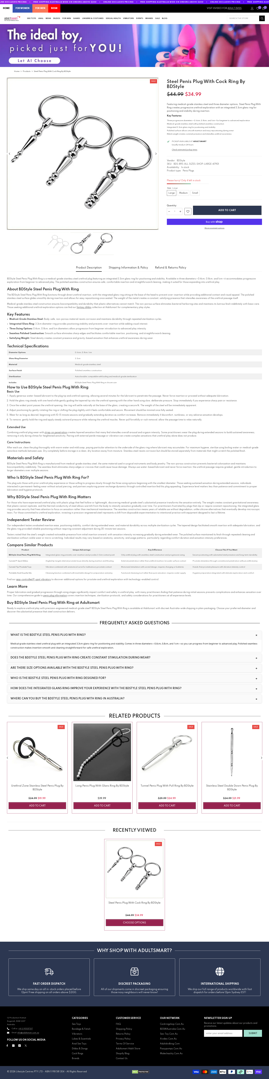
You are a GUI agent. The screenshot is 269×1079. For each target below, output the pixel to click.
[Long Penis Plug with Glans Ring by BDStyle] (102, 752)
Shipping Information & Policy (128, 267)
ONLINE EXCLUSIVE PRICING (118, 2)
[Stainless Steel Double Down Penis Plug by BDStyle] (232, 752)
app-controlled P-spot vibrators (33, 579)
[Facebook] (7, 1046)
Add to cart (228, 210)
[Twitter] (26, 1046)
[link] (187, 211)
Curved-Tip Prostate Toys (20, 567)
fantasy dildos (84, 307)
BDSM (54, 8)
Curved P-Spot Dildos (18, 561)
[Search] (246, 18)
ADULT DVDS (235, 8)
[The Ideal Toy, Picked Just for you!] (134, 45)
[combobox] (243, 18)
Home (16, 71)
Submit (253, 1033)
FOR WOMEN (22, 8)
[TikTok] (20, 1046)
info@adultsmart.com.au (28, 1033)
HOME (6, 8)
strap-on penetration (56, 432)
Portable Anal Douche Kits (20, 573)
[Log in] (252, 8)
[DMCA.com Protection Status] (140, 1072)
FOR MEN (40, 8)
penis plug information (55, 596)
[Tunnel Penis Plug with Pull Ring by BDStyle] (167, 752)
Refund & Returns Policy (170, 267)
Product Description (89, 267)
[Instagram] (13, 1046)
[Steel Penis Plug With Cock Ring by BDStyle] (134, 869)
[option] (83, 154)
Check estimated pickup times (184, 150)
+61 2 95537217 (25, 1029)
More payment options (214, 228)
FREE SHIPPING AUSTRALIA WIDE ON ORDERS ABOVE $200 (65, 2)
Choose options (134, 922)
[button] (9, 153)
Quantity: (172, 206)
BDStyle (181, 161)
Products (27, 71)
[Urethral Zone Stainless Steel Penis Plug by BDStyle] (37, 752)
